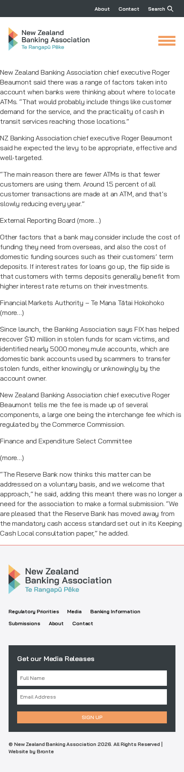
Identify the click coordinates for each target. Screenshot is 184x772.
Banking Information (115, 611)
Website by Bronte (31, 751)
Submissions (24, 623)
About (102, 9)
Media (74, 611)
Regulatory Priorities (34, 611)
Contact (129, 9)
